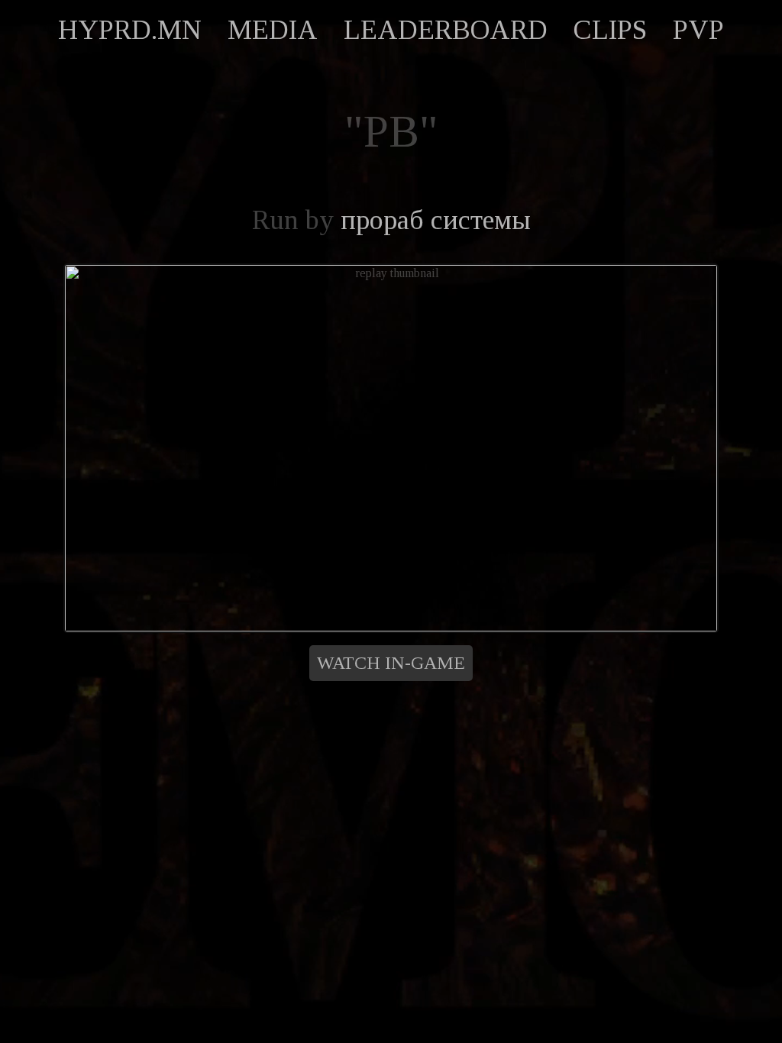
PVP (698, 30)
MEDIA (273, 30)
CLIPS (610, 30)
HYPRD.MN (130, 30)
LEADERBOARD (446, 30)
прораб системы (436, 220)
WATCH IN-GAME (391, 663)
